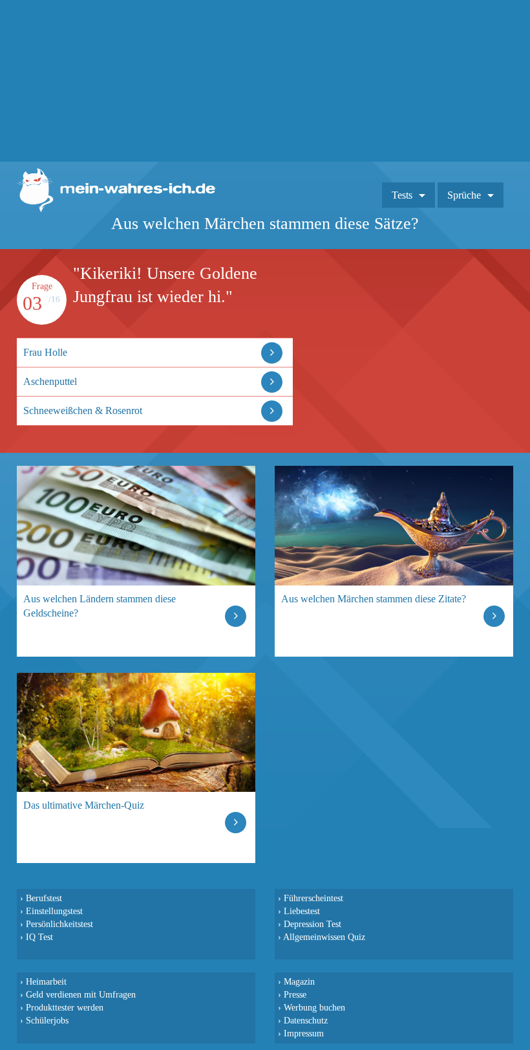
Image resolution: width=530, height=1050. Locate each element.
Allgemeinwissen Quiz (324, 937)
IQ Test (39, 937)
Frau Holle (45, 352)
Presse (295, 994)
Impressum (304, 1033)
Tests (402, 195)
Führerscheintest (313, 898)
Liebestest (302, 911)
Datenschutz (306, 1020)
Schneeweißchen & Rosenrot (82, 410)
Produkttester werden (64, 1007)
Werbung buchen (314, 1007)
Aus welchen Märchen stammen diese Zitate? (373, 598)
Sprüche (464, 195)
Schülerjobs (47, 1020)
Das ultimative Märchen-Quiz (83, 805)
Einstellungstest (54, 911)
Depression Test (312, 924)
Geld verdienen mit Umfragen (81, 994)
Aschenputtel (50, 381)
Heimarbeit (46, 981)
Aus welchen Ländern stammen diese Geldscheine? (99, 605)
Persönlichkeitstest (59, 924)
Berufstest (44, 898)
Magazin (299, 981)
